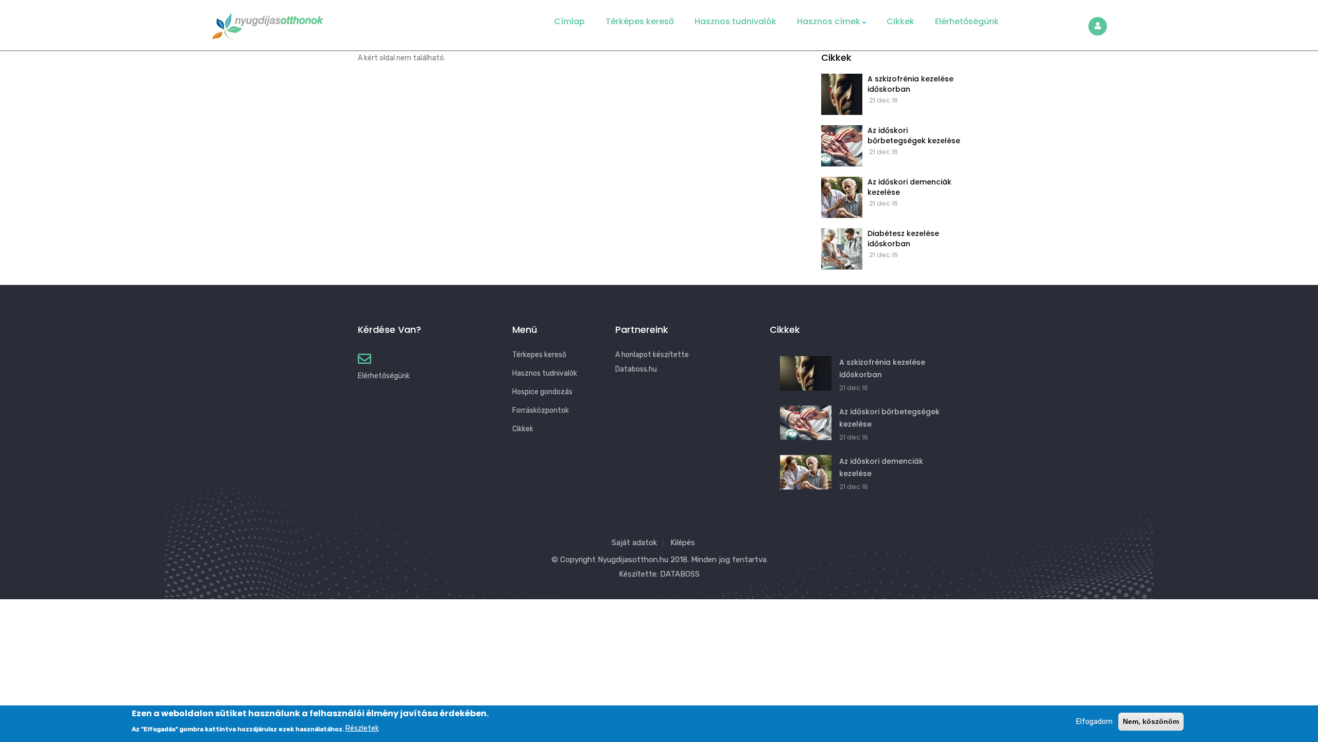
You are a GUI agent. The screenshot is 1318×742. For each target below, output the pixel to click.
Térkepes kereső (539, 354)
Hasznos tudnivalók (735, 21)
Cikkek (900, 21)
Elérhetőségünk (967, 21)
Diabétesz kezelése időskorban (903, 238)
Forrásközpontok (540, 410)
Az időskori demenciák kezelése (909, 187)
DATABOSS (680, 574)
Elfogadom (1094, 721)
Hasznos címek (828, 21)
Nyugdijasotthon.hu (633, 559)
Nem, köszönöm (1151, 721)
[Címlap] (267, 23)
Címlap (569, 21)
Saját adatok (634, 542)
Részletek (362, 728)
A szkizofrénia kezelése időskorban (910, 84)
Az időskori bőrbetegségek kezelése (914, 135)
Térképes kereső (639, 21)
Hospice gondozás (542, 391)
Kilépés (682, 542)
